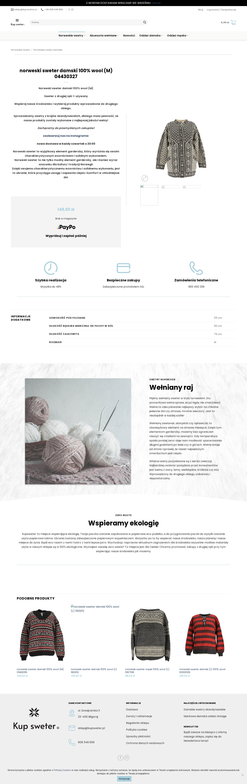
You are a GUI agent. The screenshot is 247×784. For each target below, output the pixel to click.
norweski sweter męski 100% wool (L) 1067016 (147, 671)
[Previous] (146, 148)
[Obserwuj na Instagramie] (72, 10)
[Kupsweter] (18, 22)
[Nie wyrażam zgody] (242, 776)
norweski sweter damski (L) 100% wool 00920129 (202, 671)
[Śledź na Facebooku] (69, 10)
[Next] (216, 148)
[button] (221, 10)
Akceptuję (124, 778)
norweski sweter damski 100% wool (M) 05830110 (40, 671)
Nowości (129, 35)
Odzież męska (176, 35)
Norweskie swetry (71, 35)
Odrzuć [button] (156, 3)
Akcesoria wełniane (103, 35)
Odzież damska (149, 35)
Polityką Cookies (62, 770)
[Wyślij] (145, 22)
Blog (200, 9)
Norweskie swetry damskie (48, 49)
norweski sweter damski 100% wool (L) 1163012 (94, 671)
